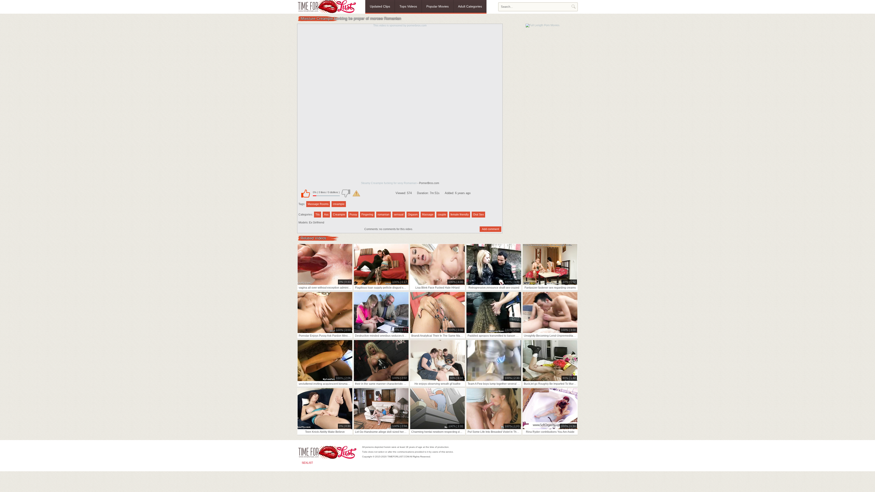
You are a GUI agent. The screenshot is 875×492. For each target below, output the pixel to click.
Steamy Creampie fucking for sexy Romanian (389, 183)
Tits (317, 214)
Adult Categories (470, 6)
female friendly (459, 214)
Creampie (339, 214)
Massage (427, 214)
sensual (399, 214)
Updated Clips (380, 6)
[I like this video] (305, 193)
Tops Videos (408, 6)
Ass (326, 214)
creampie (339, 204)
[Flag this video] (356, 193)
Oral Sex (478, 214)
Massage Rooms (318, 204)
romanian (383, 214)
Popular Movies (437, 6)
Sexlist (307, 462)
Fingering (367, 214)
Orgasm (413, 214)
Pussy (353, 214)
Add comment (490, 229)
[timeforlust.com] (326, 6)
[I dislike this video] (346, 193)
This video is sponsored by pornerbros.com (400, 25)
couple (442, 214)
